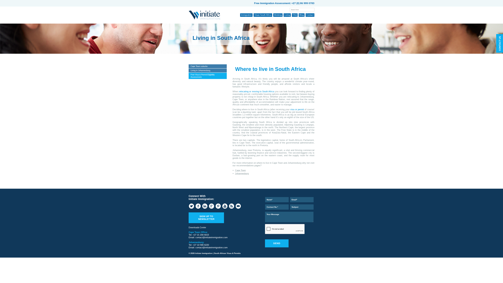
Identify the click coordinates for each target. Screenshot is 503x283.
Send (276, 243)
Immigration (246, 15)
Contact (310, 15)
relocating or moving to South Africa (256, 91)
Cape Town (240, 170)
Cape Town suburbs (199, 66)
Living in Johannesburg (200, 70)
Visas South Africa (262, 15)
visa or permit (297, 109)
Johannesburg (242, 173)
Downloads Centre (197, 227)
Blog (301, 15)
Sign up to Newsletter (206, 217)
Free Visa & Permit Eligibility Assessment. (203, 76)
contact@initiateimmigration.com (211, 237)
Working (278, 15)
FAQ (295, 15)
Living (287, 15)
